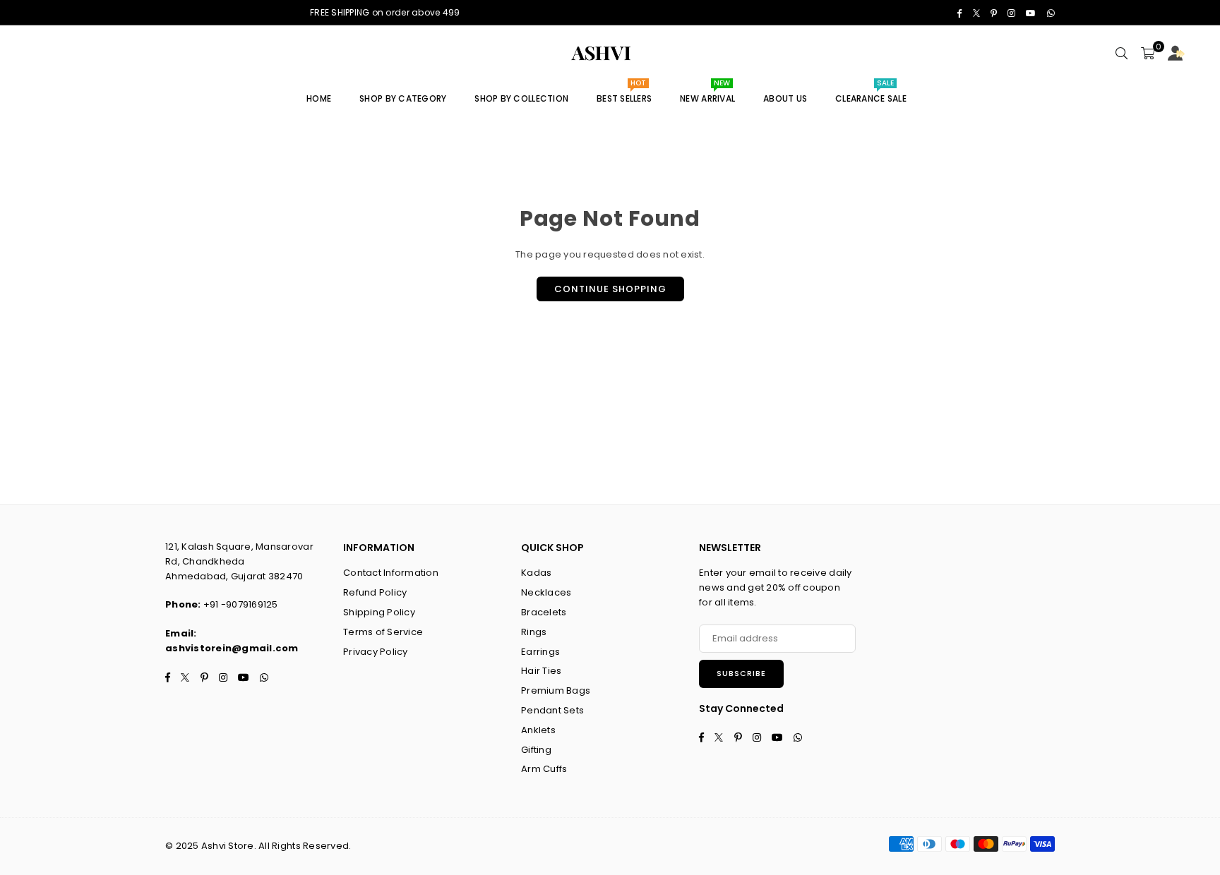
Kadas (536, 572)
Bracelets (543, 612)
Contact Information (390, 572)
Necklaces (546, 592)
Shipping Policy (379, 612)
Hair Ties (541, 670)
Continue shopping (610, 289)
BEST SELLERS (624, 93)
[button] (1148, 53)
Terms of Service (383, 632)
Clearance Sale (871, 93)
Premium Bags (555, 690)
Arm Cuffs (544, 769)
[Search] (1122, 53)
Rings (533, 632)
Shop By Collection (521, 98)
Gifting (536, 749)
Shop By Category (402, 98)
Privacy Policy (375, 651)
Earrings (540, 651)
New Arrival (707, 93)
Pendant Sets (552, 710)
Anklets (538, 730)
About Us (785, 98)
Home (318, 98)
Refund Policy (375, 592)
